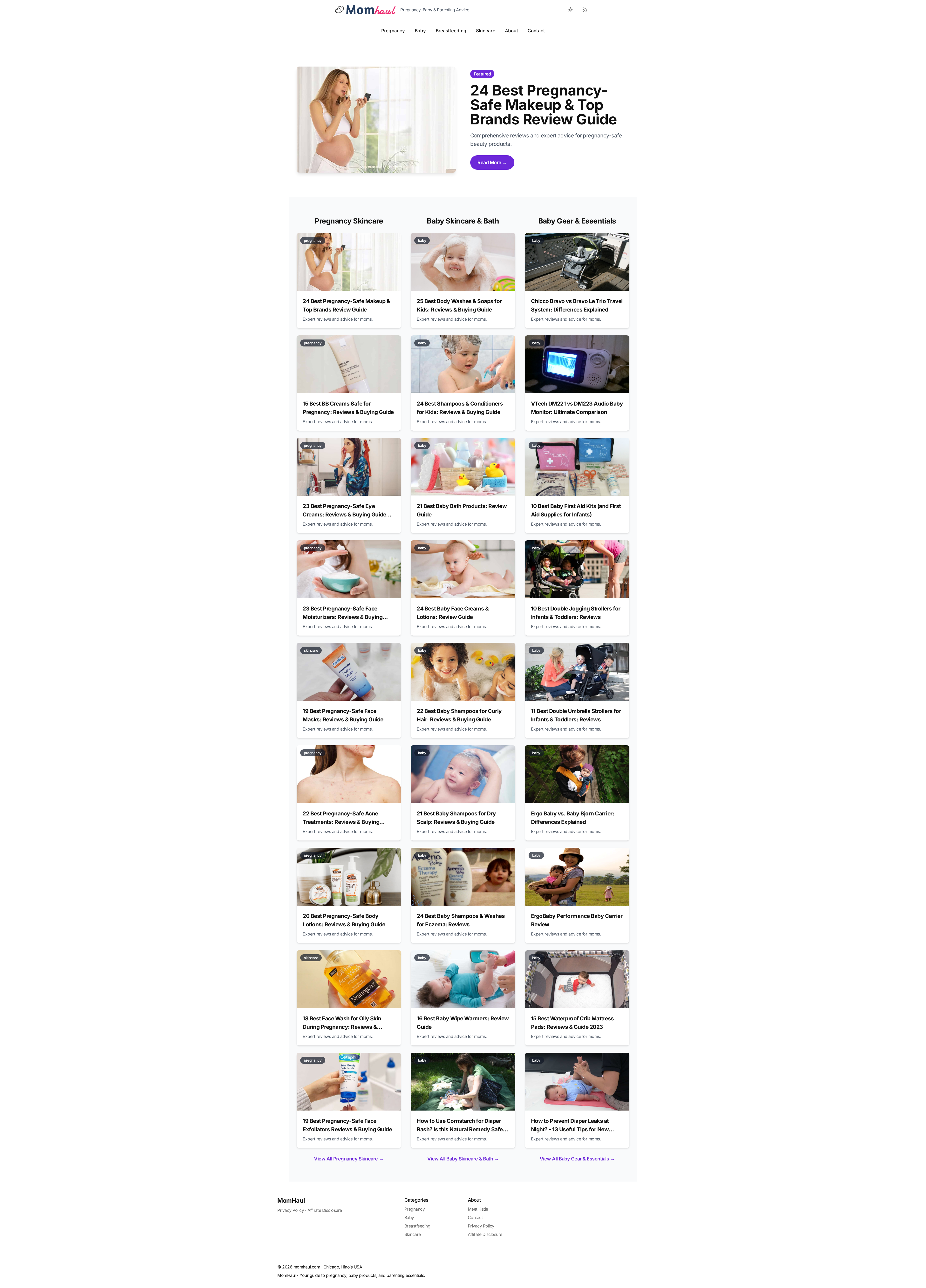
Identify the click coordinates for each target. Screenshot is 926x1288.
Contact (536, 31)
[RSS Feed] (585, 10)
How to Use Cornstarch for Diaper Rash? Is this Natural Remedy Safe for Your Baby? (460, 1129)
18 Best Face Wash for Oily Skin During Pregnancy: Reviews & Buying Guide (342, 1026)
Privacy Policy (290, 1210)
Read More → (492, 162)
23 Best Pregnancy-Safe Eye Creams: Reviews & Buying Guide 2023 (344, 514)
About (511, 31)
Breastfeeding (451, 31)
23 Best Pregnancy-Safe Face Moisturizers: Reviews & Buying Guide (342, 617)
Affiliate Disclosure (324, 1210)
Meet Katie (478, 1209)
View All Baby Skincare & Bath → (463, 1159)
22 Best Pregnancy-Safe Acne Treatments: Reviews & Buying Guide (341, 822)
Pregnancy (393, 31)
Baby (420, 31)
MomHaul (291, 1200)
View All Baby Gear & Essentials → (577, 1159)
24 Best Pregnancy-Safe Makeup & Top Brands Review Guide (543, 104)
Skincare (485, 31)
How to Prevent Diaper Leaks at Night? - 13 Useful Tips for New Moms (570, 1129)
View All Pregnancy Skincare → (349, 1159)
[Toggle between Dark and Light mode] (570, 10)
